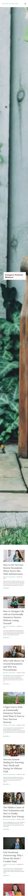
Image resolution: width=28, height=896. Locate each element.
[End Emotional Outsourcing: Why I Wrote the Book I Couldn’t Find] (14, 843)
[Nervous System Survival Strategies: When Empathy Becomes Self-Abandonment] (14, 889)
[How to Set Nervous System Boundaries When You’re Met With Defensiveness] (14, 555)
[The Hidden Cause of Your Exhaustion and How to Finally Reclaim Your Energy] (14, 798)
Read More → (6, 588)
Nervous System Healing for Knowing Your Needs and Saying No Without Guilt (13, 765)
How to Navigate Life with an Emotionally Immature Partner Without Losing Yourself (13, 617)
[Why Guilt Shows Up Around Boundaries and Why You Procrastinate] (14, 651)
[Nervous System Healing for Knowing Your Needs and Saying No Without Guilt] (14, 750)
